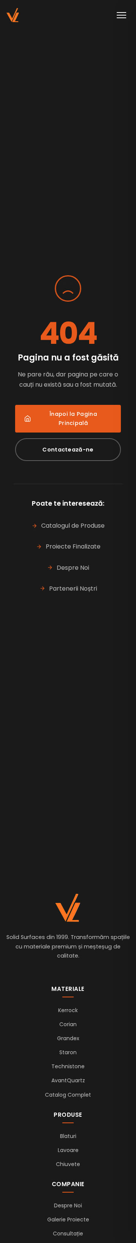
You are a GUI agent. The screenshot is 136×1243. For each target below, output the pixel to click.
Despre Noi (73, 567)
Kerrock (68, 1010)
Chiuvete (68, 1164)
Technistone (68, 1066)
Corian (68, 1024)
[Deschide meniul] (121, 15)
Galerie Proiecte (68, 1219)
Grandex (68, 1038)
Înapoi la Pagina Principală (73, 418)
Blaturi (68, 1136)
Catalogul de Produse (73, 525)
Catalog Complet (68, 1095)
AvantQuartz (68, 1080)
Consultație (68, 1233)
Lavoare (68, 1150)
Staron (68, 1052)
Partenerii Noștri (73, 588)
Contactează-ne (67, 449)
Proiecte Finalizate (73, 546)
